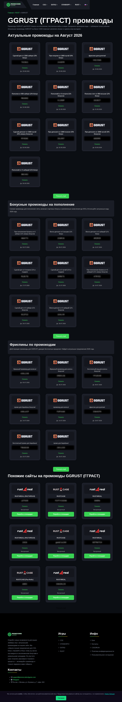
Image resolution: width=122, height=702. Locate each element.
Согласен (61, 698)
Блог (93, 640)
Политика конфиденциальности (103, 651)
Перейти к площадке (25, 514)
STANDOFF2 (64, 644)
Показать (25, 67)
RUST (77, 5)
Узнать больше (110, 694)
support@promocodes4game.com (24, 677)
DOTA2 (53, 5)
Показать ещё (61, 196)
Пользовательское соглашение (103, 655)
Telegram (16, 680)
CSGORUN (96, 647)
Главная (36, 5)
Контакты (95, 644)
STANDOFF (65, 5)
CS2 (44, 5)
